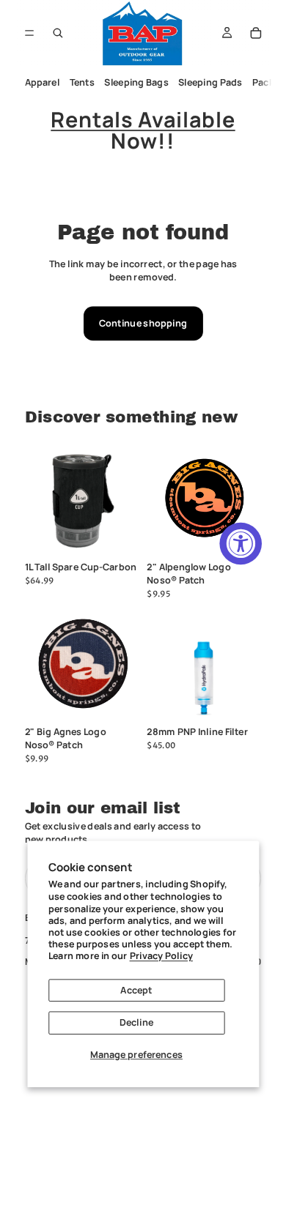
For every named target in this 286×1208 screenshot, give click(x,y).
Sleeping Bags (136, 82)
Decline (136, 1022)
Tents (81, 82)
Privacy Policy (161, 956)
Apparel (41, 82)
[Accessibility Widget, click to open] (240, 544)
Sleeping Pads (210, 82)
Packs (265, 82)
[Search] (58, 33)
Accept (136, 989)
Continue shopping (143, 323)
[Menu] (30, 33)
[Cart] (256, 33)
